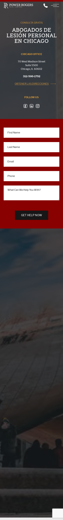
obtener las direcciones (32, 83)
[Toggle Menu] (55, 5)
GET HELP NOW (31, 215)
